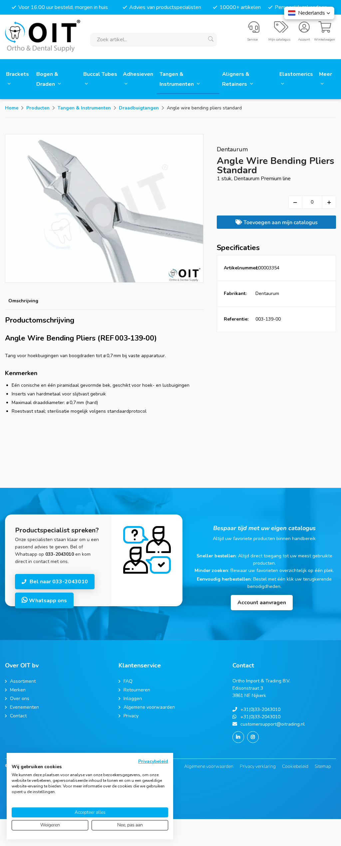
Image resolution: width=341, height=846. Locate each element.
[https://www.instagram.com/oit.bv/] (253, 737)
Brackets (17, 74)
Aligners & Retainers (235, 79)
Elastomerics (296, 74)
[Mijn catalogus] (281, 30)
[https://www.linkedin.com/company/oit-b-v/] (238, 737)
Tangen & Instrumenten (177, 79)
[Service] (253, 30)
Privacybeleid (153, 761)
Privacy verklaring (258, 766)
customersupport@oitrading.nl (272, 724)
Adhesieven (138, 74)
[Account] (304, 30)
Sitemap (323, 766)
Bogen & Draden (47, 79)
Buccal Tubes (100, 74)
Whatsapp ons (47, 600)
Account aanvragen (261, 602)
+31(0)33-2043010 (260, 709)
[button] (309, 13)
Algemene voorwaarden (208, 766)
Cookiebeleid (295, 766)
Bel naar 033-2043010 (59, 581)
